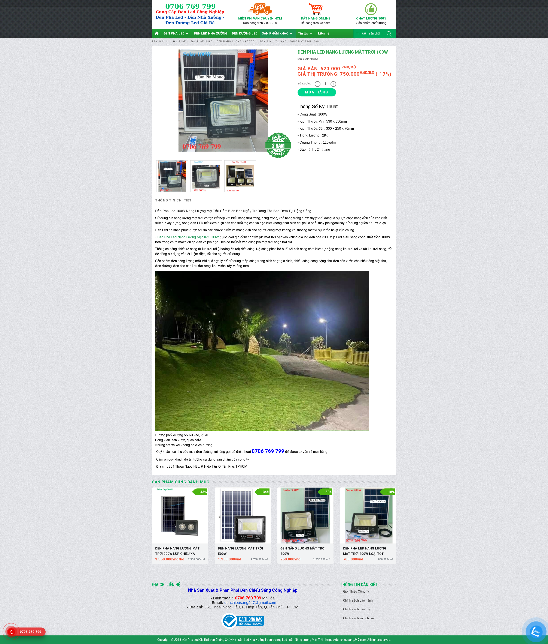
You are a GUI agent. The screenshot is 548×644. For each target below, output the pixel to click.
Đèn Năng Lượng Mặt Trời (236, 41)
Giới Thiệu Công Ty (356, 591)
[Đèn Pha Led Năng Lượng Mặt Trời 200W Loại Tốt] (368, 515)
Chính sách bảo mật (357, 609)
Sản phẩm (179, 41)
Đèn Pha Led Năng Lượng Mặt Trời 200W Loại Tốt (364, 551)
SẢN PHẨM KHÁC (278, 33)
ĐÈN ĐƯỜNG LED (245, 33)
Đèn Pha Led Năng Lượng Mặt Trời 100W (188, 237)
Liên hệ (323, 33)
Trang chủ (159, 41)
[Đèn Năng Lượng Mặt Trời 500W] (243, 515)
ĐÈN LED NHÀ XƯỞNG (211, 33)
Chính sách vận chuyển (359, 618)
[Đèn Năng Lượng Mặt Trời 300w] (305, 515)
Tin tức (306, 33)
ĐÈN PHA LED (177, 33)
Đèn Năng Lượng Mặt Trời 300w (302, 551)
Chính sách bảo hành (358, 600)
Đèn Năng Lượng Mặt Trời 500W (240, 551)
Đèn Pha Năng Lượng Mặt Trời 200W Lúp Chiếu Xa (177, 551)
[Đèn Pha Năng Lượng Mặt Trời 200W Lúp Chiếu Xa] (180, 515)
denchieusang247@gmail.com (250, 602)
